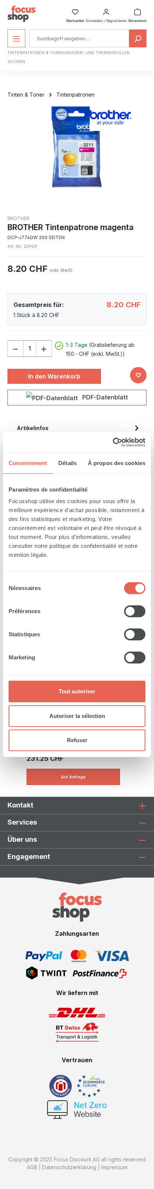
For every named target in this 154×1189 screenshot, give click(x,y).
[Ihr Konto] (106, 9)
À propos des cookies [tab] (116, 463)
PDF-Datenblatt (104, 397)
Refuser (77, 740)
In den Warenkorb (54, 376)
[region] (77, 147)
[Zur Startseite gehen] (21, 14)
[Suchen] (138, 38)
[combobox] (79, 38)
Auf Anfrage (73, 776)
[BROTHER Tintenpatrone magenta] (77, 147)
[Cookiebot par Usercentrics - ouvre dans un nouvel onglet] (112, 442)
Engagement (28, 856)
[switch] (134, 611)
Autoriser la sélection (77, 716)
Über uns (22, 839)
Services (22, 822)
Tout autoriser (77, 691)
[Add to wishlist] (138, 375)
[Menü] (16, 38)
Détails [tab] (67, 463)
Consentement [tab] (28, 463)
